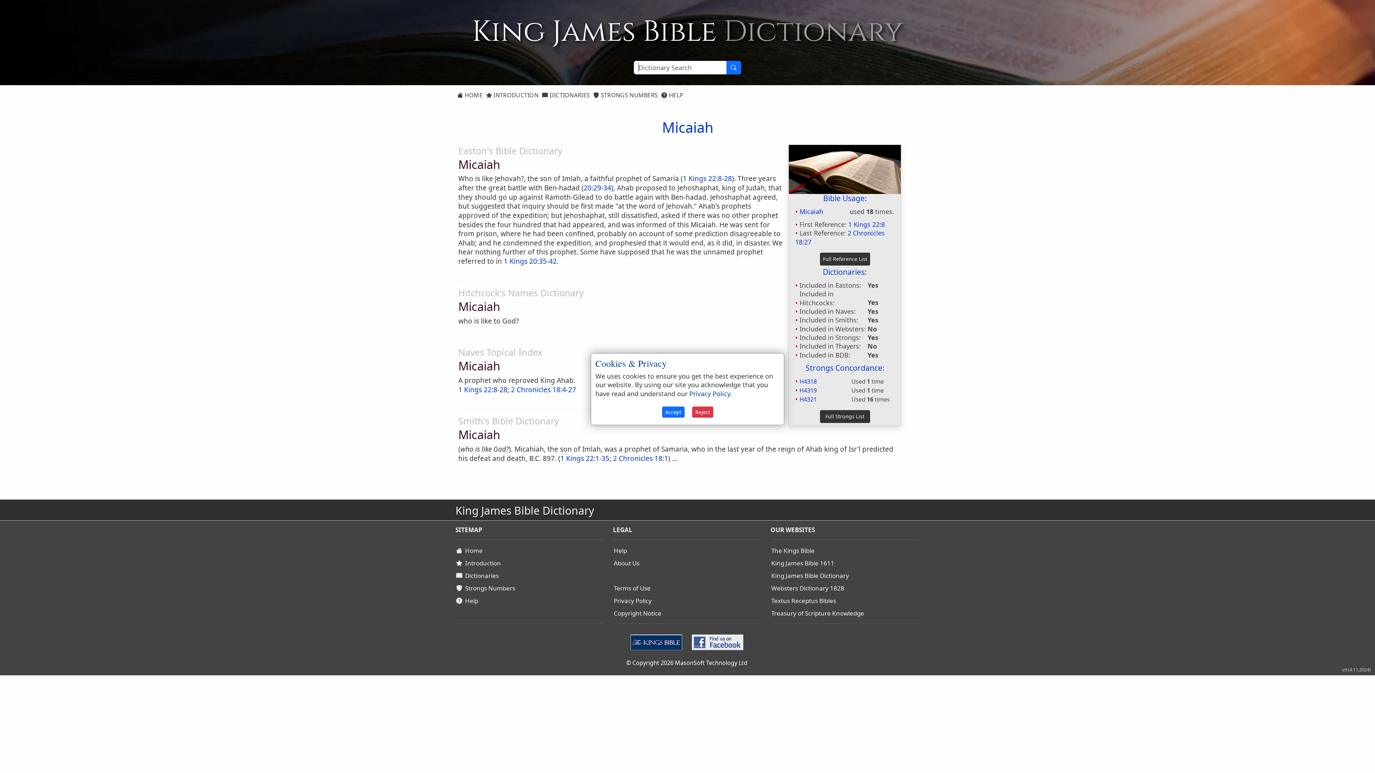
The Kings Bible (793, 550)
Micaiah (811, 211)
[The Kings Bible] (658, 641)
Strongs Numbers (628, 95)
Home (473, 95)
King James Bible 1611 (802, 563)
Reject (702, 412)
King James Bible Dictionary (810, 576)
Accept (673, 412)
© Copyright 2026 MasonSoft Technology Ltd (686, 663)
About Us (627, 563)
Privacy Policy (633, 601)
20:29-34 (597, 188)
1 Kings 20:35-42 (530, 261)
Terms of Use (632, 588)
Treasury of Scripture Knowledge (817, 613)
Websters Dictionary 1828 (807, 588)
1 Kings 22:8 (866, 224)
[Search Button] (733, 67)
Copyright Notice (637, 613)
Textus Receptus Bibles (803, 601)
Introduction (515, 95)
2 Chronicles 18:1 (640, 458)
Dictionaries (569, 95)
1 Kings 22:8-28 (707, 178)
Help (675, 95)
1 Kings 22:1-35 (584, 458)
